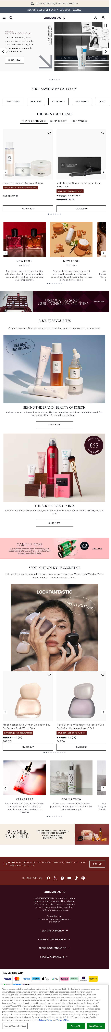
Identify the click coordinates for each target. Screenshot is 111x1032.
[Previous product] (5, 712)
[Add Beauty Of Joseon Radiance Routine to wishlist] (49, 133)
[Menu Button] (4, 18)
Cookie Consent (54, 916)
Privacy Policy (45, 1020)
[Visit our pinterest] (83, 878)
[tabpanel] (54, 172)
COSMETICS (58, 101)
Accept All (75, 1026)
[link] (95, 18)
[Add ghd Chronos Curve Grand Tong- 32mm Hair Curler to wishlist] (102, 133)
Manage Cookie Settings (15, 1026)
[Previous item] (5, 172)
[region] (54, 1008)
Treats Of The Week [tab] (33, 121)
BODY (103, 101)
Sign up (97, 864)
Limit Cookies (95, 1026)
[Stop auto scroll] (105, 25)
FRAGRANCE (82, 101)
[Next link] (103, 253)
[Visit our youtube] (69, 878)
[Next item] (103, 172)
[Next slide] (105, 51)
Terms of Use (62, 1020)
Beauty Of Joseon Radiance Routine (23, 183)
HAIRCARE (36, 101)
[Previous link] (5, 253)
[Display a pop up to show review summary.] (79, 195)
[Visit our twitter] (55, 878)
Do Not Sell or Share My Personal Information (54, 920)
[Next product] (103, 712)
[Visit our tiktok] (76, 878)
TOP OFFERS (13, 101)
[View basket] (103, 18)
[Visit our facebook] (48, 878)
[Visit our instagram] (62, 878)
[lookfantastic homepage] (54, 18)
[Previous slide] (3, 51)
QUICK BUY (28, 209)
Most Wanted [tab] (79, 121)
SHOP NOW (14, 63)
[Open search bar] (11, 18)
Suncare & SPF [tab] (58, 121)
